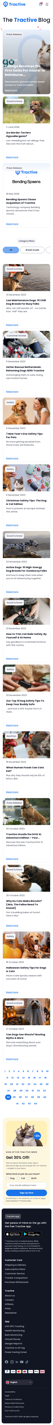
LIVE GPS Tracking (14, 1326)
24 (35, 1084)
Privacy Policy (26, 1201)
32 (38, 1090)
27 (8, 1090)
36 (20, 1097)
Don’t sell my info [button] (12, 1411)
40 (44, 1097)
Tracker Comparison (16, 1277)
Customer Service (15, 1273)
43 (29, 1103)
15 (29, 1077)
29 (20, 1090)
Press (8, 1308)
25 (41, 1084)
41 (17, 1103)
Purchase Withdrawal (16, 1282)
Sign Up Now (26, 1192)
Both (34, 1178)
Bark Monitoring (13, 1334)
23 (29, 1084)
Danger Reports (13, 1343)
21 (17, 1084)
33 (44, 1090)
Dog (12, 1178)
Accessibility (10, 1392)
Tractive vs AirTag (15, 1347)
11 (7, 1077)
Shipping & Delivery (15, 1264)
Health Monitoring (15, 1330)
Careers (9, 1299)
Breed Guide (32, 249)
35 (14, 1097)
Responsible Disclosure (14, 1403)
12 (12, 1077)
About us (10, 1295)
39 (38, 1097)
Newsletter (11, 1312)
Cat (23, 1178)
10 (47, 1071)
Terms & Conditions (13, 1399)
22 (23, 1084)
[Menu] (47, 4)
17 (40, 1077)
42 (23, 1103)
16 (34, 1077)
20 (11, 1084)
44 (35, 1103)
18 (45, 1077)
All (11, 249)
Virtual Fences (12, 1339)
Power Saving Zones (16, 1352)
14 (23, 1077)
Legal (7, 1395)
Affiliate (9, 1304)
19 (5, 1084)
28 (14, 1090)
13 (18, 1077)
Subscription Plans (15, 1269)
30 (27, 1090)
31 (33, 1090)
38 (32, 1097)
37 (26, 1097)
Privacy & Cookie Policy (14, 1407)
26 (47, 1084)
